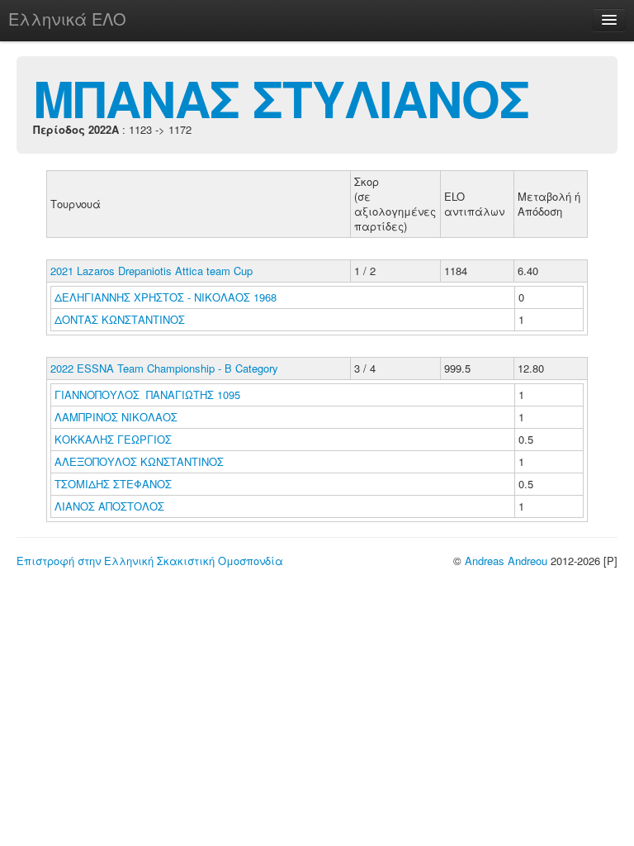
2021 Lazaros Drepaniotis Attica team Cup (151, 270)
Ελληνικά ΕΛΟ (67, 19)
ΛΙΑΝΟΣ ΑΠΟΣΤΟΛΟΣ (111, 506)
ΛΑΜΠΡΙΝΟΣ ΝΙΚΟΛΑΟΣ (117, 417)
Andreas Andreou (506, 560)
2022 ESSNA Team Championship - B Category (164, 368)
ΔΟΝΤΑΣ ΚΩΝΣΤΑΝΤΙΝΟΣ (121, 319)
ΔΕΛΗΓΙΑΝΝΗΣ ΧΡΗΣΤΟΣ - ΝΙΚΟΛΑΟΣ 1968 (165, 297)
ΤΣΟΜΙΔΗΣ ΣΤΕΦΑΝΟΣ (114, 484)
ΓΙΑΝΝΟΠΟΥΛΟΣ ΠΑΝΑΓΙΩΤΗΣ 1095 (147, 394)
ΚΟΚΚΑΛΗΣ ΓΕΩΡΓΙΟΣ (114, 439)
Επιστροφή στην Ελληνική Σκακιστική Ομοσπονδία (150, 560)
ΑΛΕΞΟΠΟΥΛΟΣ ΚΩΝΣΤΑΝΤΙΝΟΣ (140, 461)
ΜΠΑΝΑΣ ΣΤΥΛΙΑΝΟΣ (281, 97)
